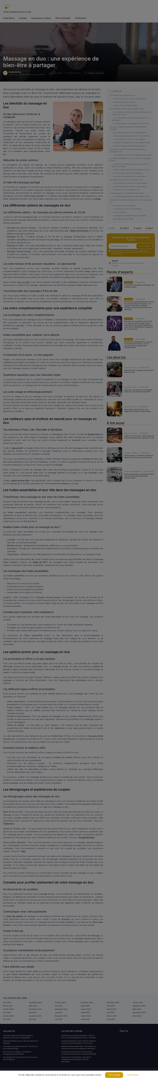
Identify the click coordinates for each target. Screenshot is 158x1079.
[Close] (123, 532)
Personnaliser (133, 1075)
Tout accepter (114, 1075)
